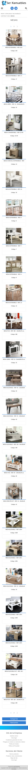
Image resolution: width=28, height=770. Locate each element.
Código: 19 (14, 589)
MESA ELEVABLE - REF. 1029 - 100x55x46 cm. (14, 531)
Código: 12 (14, 306)
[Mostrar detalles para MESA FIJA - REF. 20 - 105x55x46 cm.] (14, 463)
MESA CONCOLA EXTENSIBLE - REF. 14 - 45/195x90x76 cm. (14, 162)
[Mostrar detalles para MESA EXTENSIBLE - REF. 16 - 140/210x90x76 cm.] (14, 179)
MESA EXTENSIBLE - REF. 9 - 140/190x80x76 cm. (14, 219)
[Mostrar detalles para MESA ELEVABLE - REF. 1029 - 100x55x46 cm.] (14, 519)
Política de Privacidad (14, 746)
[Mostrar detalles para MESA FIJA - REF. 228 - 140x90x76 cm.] (14, 690)
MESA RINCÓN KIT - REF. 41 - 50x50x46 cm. (14, 502)
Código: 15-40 (14, 135)
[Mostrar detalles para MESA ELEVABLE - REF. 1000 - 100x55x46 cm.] (14, 605)
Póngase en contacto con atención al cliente (14, 741)
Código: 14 (14, 164)
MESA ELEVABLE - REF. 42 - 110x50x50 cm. (14, 389)
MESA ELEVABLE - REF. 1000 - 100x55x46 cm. (14, 616)
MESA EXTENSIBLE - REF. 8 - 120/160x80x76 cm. (14, 276)
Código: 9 (14, 221)
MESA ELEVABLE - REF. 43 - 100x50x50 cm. (14, 417)
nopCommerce (17, 766)
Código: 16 (14, 192)
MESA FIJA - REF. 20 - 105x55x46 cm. (14, 472)
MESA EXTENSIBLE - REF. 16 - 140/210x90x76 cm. (14, 191)
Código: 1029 (14, 532)
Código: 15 (14, 362)
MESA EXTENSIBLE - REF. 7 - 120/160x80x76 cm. (14, 247)
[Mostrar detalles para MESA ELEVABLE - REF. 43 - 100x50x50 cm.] (14, 406)
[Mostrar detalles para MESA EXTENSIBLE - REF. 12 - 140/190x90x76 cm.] (14, 293)
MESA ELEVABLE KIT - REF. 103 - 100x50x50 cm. (14, 673)
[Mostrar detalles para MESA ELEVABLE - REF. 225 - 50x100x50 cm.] (14, 434)
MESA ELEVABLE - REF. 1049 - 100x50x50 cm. (14, 644)
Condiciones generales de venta (14, 739)
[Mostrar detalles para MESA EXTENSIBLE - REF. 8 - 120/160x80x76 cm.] (14, 264)
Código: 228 (14, 703)
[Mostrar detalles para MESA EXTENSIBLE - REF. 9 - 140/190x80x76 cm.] (14, 208)
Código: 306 (14, 447)
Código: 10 (14, 107)
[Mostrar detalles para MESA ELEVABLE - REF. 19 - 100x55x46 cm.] (14, 576)
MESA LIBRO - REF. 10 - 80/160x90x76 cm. (14, 105)
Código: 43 (14, 419)
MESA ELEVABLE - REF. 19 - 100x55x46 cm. (14, 587)
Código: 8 (14, 277)
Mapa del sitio (14, 758)
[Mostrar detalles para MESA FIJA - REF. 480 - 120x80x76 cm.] (14, 321)
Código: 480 (14, 334)
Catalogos (8, 13)
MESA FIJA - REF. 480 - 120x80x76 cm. (14, 331)
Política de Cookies (14, 744)
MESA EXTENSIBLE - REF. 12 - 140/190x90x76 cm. (14, 304)
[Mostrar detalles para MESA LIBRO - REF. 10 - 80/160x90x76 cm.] (14, 94)
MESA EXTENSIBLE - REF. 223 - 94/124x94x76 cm (14, 49)
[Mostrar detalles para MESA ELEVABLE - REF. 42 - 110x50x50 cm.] (14, 378)
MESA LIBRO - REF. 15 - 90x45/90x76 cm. (14, 359)
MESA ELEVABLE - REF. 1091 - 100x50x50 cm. (14, 559)
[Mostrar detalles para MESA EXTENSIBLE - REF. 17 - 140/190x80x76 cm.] (14, 66)
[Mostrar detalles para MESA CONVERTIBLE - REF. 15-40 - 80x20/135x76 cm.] (14, 123)
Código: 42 (14, 391)
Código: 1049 (14, 646)
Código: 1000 (14, 617)
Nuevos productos (14, 754)
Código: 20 (14, 476)
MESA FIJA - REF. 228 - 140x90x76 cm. (14, 699)
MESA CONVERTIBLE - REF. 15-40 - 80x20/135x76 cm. (14, 134)
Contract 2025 (5, 16)
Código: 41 (14, 504)
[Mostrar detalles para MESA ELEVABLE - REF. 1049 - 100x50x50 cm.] (14, 633)
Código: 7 (14, 249)
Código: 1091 (14, 561)
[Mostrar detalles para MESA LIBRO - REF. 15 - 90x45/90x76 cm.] (14, 349)
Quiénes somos (14, 735)
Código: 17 (14, 79)
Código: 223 (14, 50)
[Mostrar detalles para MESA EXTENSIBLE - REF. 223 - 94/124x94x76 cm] (14, 37)
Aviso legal (14, 737)
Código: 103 (14, 674)
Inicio (2, 13)
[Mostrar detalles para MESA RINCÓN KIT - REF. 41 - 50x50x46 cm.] (14, 491)
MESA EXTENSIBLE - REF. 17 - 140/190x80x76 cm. (14, 77)
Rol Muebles (16, 13)
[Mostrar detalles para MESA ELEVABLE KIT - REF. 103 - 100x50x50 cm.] (14, 661)
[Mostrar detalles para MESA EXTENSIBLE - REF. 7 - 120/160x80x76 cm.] (14, 236)
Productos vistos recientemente (14, 756)
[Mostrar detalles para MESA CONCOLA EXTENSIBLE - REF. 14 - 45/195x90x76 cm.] (14, 151)
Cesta (16, 8)
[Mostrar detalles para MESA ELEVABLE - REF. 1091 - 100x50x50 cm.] (14, 548)
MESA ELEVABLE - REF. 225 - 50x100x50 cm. (14, 446)
